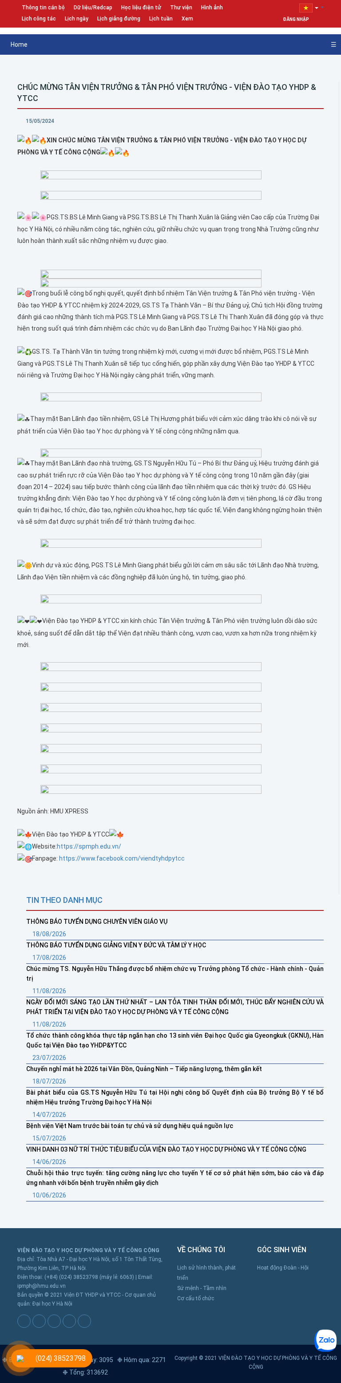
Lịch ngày (76, 19)
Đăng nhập (296, 19)
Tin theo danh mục (64, 900)
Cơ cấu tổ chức (195, 1298)
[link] (122, 858)
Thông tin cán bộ (43, 7)
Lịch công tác (39, 19)
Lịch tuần (161, 19)
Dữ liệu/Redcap (93, 7)
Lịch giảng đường (118, 19)
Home (18, 44)
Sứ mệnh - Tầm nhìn (201, 1288)
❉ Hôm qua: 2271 (141, 1359)
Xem (187, 19)
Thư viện (181, 7)
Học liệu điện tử (141, 7)
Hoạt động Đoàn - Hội (283, 1268)
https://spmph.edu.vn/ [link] (89, 846)
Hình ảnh (212, 7)
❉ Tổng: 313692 (85, 1372)
